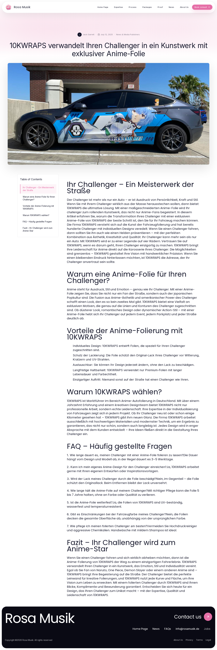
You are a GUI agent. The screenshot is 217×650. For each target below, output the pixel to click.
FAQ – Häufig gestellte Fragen (37, 221)
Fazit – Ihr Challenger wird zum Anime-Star (37, 229)
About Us (178, 639)
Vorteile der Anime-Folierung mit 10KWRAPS (38, 207)
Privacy (189, 639)
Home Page (140, 629)
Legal (208, 639)
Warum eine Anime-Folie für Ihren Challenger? (39, 198)
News (156, 629)
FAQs (167, 629)
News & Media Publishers (128, 34)
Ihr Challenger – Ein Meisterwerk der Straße (38, 188)
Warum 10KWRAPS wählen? (36, 215)
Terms (199, 639)
